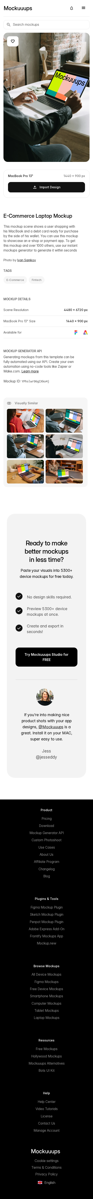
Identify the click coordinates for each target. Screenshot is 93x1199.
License (47, 1116)
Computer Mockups (46, 1003)
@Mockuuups (50, 727)
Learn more (30, 371)
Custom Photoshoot (46, 840)
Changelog (46, 869)
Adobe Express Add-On (46, 929)
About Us (46, 855)
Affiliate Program (46, 862)
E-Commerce (15, 280)
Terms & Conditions (46, 1167)
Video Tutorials (46, 1109)
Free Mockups (47, 1049)
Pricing (47, 819)
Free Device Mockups (46, 989)
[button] (71, 8)
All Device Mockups (46, 974)
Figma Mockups (46, 982)
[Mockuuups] (33, 8)
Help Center (47, 1102)
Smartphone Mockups (46, 996)
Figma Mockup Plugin (46, 907)
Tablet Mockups (46, 1011)
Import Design (50, 187)
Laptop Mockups (46, 1018)
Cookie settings (47, 1160)
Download (46, 826)
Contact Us (46, 1123)
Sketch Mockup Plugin (46, 914)
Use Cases (46, 847)
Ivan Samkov (26, 260)
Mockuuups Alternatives (47, 1063)
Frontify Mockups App (46, 936)
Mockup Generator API (46, 833)
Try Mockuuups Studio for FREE (46, 657)
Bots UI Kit (46, 1070)
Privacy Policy (46, 1174)
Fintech (37, 280)
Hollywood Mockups (46, 1056)
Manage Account (46, 1130)
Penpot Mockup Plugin (46, 922)
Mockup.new (46, 943)
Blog (46, 876)
